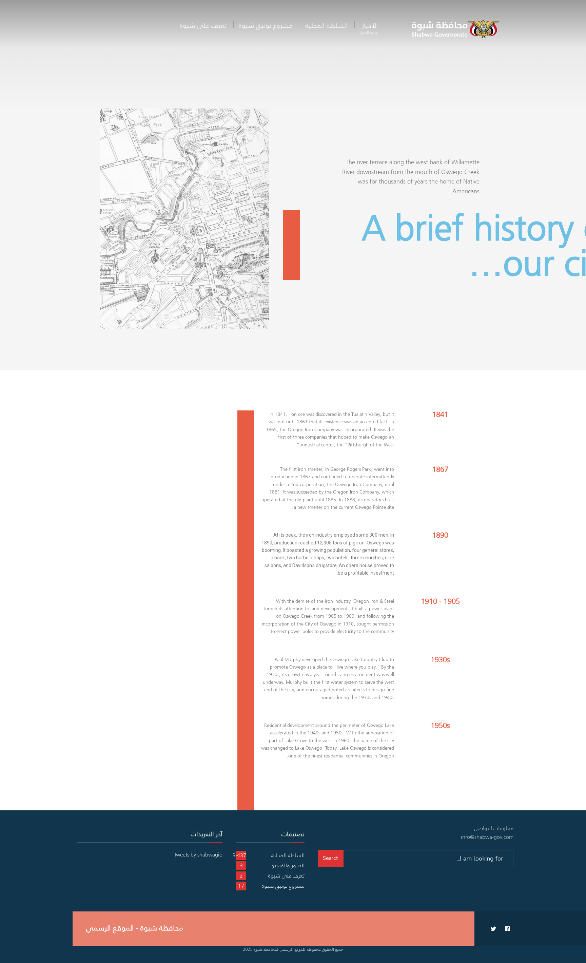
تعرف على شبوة (203, 25)
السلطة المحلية (326, 25)
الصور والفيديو (288, 865)
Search (330, 858)
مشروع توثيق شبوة (266, 25)
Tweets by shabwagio (198, 854)
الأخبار (369, 28)
